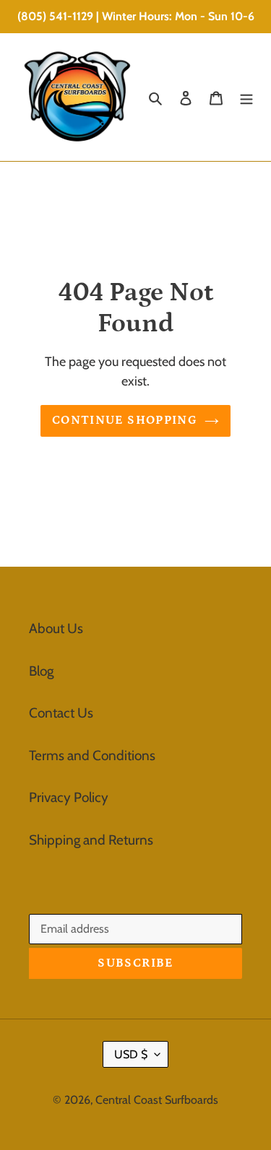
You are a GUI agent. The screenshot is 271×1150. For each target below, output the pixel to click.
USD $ (130, 1054)
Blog (41, 671)
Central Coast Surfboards (156, 1100)
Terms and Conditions (92, 755)
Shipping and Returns (91, 840)
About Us (56, 628)
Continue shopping (124, 420)
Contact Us (61, 713)
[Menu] (246, 97)
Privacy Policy (68, 797)
